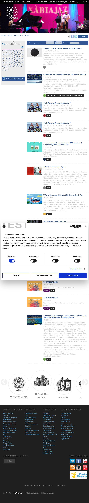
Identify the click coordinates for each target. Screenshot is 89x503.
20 (19, 60)
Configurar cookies (46, 485)
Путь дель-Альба (30, 417)
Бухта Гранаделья (48, 432)
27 (19, 65)
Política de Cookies (32, 493)
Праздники (6, 441)
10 (9, 56)
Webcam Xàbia (18, 397)
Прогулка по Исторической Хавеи (9, 421)
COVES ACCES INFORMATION (48, 452)
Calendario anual (15, 78)
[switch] (33, 261)
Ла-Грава (46, 413)
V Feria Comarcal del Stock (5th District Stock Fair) (63, 195)
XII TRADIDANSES (50, 282)
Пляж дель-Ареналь (9, 428)
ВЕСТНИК (63, 397)
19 (16, 60)
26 (16, 65)
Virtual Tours (7, 443)
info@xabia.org (18, 493)
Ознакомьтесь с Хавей (11, 2)
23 (6, 65)
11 (13, 56)
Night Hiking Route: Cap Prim (54, 221)
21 (22, 60)
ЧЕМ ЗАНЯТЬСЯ (27, 2)
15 (3, 60)
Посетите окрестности (32, 434)
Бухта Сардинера (48, 426)
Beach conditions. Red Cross (49, 442)
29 (3, 69)
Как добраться (65, 420)
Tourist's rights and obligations (67, 433)
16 (6, 60)
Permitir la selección (44, 275)
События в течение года (31, 414)
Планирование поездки (58, 2)
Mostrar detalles (76, 269)
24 (9, 65)
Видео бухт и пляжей (50, 439)
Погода (63, 417)
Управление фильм (41, 395)
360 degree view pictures (8, 446)
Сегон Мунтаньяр (48, 422)
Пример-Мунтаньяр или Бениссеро (49, 416)
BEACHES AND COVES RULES (50, 435)
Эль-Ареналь (47, 420)
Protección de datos (31, 485)
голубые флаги (48, 449)
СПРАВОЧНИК (66, 430)
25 (13, 65)
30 (6, 69)
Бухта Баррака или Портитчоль (49, 429)
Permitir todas (72, 275)
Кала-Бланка (47, 424)
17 (9, 60)
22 (3, 65)
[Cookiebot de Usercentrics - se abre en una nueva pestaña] (71, 226)
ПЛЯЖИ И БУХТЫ (41, 2)
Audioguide (7, 449)
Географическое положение (66, 414)
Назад (83, 36)
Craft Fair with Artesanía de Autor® (57, 103)
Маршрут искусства (31, 424)
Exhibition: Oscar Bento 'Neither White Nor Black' (62, 48)
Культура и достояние (10, 417)
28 (22, 65)
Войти (9, 461)
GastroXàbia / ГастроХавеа (7, 438)
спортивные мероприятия (29, 421)
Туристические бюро (67, 426)
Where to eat (65, 422)
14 (22, 56)
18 (13, 60)
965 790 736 (7, 493)
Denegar (16, 275)
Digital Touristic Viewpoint (8, 414)
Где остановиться (66, 424)
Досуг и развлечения (32, 430)
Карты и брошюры (67, 428)
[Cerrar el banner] (86, 226)
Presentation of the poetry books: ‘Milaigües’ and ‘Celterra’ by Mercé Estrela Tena (62, 144)
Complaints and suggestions (66, 438)
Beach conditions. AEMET (49, 446)
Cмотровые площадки (10, 430)
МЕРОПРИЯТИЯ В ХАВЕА (19, 35)
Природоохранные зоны (9, 433)
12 (16, 56)
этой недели (50, 43)
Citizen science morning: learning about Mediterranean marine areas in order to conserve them (64, 317)
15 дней (59, 43)
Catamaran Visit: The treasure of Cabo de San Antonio (64, 75)
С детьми (28, 426)
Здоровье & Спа (30, 432)
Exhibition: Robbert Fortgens (54, 167)
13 (19, 56)
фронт (3, 35)
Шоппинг (28, 428)
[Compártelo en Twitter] (75, 36)
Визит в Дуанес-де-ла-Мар (9, 425)
